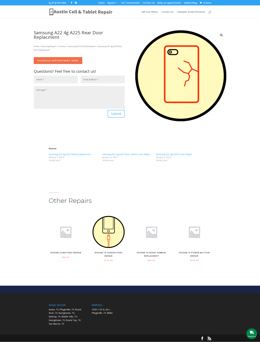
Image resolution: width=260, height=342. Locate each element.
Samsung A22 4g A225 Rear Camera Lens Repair (126, 154)
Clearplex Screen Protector (191, 12)
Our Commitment (130, 3)
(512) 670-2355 (58, 2)
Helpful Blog (190, 3)
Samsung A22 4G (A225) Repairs (82, 46)
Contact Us (149, 3)
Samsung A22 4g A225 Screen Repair (174, 154)
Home (101, 3)
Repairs (111, 3)
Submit (116, 114)
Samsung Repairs (49, 46)
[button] (221, 35)
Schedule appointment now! (58, 60)
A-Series (62, 46)
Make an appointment (169, 3)
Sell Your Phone (150, 12)
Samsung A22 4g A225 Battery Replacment (70, 154)
